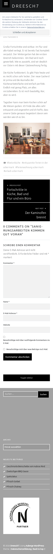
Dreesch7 (25, 6)
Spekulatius (12, 476)
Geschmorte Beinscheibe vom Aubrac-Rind (26, 466)
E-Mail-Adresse (10, 313)
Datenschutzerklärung (21, 549)
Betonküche (14, 162)
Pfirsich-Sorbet (13, 481)
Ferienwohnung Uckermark (30, 167)
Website (6, 325)
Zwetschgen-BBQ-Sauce (17, 471)
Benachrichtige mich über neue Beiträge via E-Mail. (27, 349)
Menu (6, 3)
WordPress (39, 546)
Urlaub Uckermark (14, 171)
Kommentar (8, 263)
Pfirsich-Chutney (14, 486)
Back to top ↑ (39, 549)
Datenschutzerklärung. (36, 27)
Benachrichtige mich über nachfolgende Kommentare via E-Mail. (26, 341)
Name (6, 302)
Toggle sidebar (26, 378)
